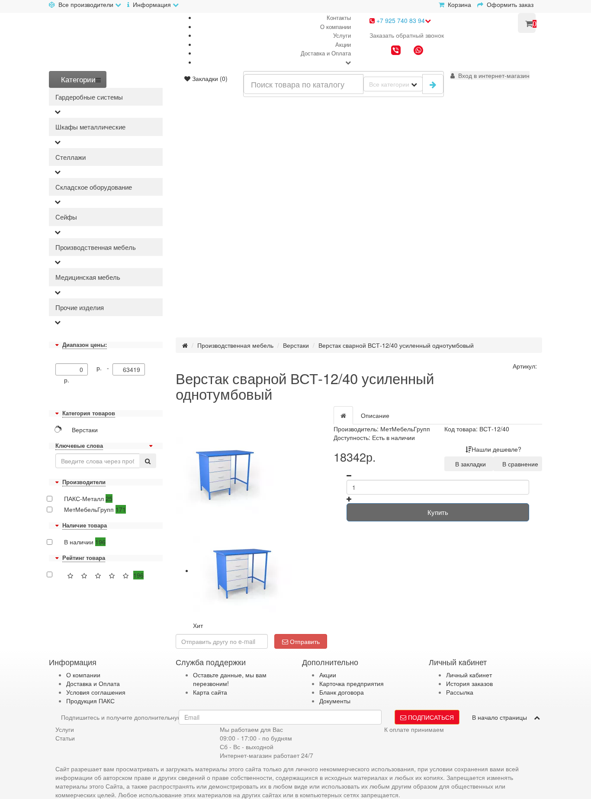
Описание (375, 415)
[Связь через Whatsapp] (418, 51)
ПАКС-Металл (88, 498)
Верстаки (296, 345)
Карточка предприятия (351, 683)
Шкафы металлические (90, 126)
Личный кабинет (469, 674)
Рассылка (459, 692)
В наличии (85, 541)
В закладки (469, 463)
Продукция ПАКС (90, 700)
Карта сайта (210, 692)
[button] (490, 75)
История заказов (469, 683)
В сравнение (518, 463)
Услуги (342, 35)
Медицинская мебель (87, 276)
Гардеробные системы (89, 96)
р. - (104, 367)
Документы (334, 700)
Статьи (65, 738)
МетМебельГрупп (95, 509)
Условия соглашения (95, 692)
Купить (437, 512)
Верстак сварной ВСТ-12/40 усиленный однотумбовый (396, 345)
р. (66, 379)
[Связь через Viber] (395, 51)
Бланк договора (341, 692)
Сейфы (66, 216)
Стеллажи (70, 157)
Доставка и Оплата (326, 53)
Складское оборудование (93, 186)
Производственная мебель (95, 247)
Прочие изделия (79, 307)
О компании (335, 27)
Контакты (339, 17)
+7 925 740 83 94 (400, 20)
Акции (343, 44)
